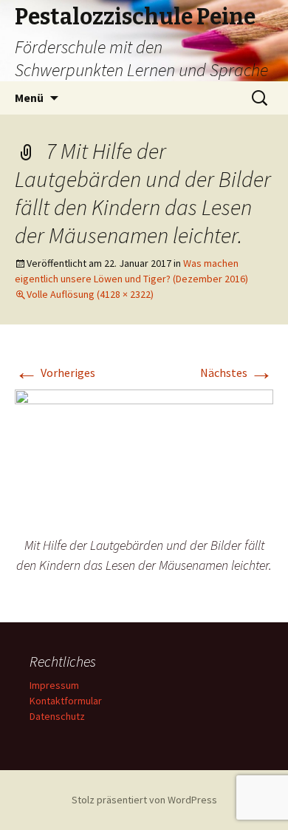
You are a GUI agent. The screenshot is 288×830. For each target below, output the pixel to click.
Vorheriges (55, 372)
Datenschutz (57, 716)
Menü (29, 97)
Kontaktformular (66, 700)
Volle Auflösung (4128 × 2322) (90, 294)
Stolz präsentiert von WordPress (144, 799)
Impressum (54, 685)
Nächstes (236, 372)
